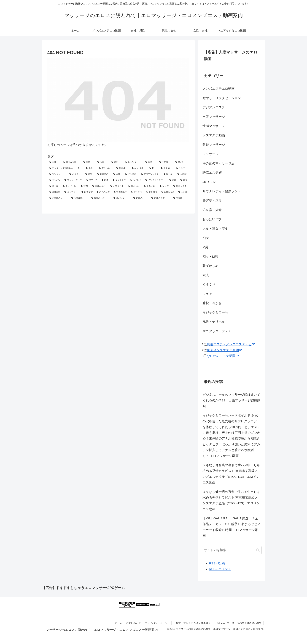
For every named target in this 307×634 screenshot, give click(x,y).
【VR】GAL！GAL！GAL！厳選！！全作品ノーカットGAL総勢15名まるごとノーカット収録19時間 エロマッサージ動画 (231, 527)
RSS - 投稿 (217, 563)
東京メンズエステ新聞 (223, 350)
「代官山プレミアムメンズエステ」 (193, 623)
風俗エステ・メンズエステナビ (229, 344)
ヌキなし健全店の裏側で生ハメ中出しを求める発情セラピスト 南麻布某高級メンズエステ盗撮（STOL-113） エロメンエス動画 (231, 473)
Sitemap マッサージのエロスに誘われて (239, 623)
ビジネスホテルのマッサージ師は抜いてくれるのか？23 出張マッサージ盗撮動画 (231, 400)
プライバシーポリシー (157, 623)
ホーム (118, 623)
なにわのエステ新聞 (221, 356)
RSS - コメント (220, 569)
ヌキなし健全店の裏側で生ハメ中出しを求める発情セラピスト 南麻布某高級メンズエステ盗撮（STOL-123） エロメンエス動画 (231, 500)
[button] (258, 550)
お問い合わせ (133, 623)
